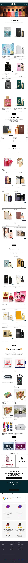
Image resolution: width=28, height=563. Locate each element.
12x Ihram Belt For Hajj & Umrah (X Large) (18, 433)
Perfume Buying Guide (12, 549)
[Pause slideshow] (18, 18)
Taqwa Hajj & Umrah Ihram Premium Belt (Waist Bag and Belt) (7, 382)
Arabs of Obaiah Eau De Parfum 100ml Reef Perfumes (20, 108)
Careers (3, 549)
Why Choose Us (3, 547)
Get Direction (10, 477)
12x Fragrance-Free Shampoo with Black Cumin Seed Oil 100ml (20, 418)
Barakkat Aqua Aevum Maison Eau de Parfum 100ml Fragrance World (19, 322)
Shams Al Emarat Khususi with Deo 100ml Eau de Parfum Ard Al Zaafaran (7, 303)
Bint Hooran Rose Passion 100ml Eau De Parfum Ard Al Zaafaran (7, 169)
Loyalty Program (20, 547)
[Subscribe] (14, 555)
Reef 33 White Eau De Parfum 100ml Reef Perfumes (19, 56)
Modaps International (20, 535)
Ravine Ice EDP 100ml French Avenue (6, 56)
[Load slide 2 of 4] (12, 17)
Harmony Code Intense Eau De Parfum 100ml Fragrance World (8, 286)
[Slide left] (12, 144)
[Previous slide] (9, 18)
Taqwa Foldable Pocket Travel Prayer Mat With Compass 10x (20, 386)
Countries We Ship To (20, 549)
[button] (1, 4)
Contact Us (18, 477)
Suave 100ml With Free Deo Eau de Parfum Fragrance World (20, 204)
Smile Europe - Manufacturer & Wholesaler (14, 497)
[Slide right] (15, 144)
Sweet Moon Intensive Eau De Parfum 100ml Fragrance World (20, 304)
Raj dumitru (20, 516)
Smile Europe (14, 561)
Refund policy (11, 547)
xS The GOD (8, 535)
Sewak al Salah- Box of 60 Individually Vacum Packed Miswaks (20, 402)
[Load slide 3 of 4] (13, 17)
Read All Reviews (14, 539)
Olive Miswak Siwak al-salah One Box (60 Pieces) (7, 417)
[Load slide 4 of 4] (14, 17)
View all (14, 113)
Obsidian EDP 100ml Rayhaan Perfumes (6, 73)
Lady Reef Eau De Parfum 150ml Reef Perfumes (19, 73)
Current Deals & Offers (21, 544)
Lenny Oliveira (8, 517)
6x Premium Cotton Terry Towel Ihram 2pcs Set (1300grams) (19, 370)
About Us (3, 544)
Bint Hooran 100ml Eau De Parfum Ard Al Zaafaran (19, 286)
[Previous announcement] (1, 1)
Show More (8, 514)
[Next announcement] (26, 1)
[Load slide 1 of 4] (11, 17)
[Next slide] (16, 18)
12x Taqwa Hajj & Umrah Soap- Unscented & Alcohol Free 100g (7, 402)
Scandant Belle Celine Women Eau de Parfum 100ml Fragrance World (19, 222)
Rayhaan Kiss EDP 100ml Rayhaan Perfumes (6, 108)
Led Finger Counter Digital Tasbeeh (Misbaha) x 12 (7, 433)
